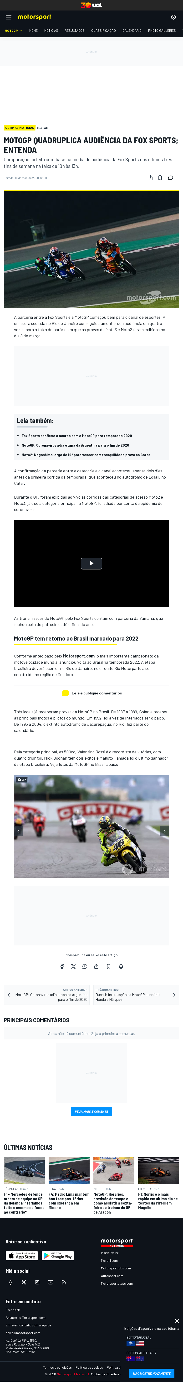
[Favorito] (160, 178)
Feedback (13, 1310)
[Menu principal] (8, 17)
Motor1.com (109, 1260)
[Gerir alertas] (121, 966)
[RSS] (64, 1282)
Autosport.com (112, 1276)
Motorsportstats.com (117, 1283)
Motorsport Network (73, 1374)
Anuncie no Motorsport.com (26, 1317)
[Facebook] (62, 966)
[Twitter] (73, 966)
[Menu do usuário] (173, 17)
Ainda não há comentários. (91, 1033)
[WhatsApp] (85, 966)
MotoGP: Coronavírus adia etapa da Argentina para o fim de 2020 (75, 445)
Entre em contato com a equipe (28, 1325)
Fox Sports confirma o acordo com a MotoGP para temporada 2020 (77, 435)
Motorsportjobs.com (116, 1268)
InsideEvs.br (109, 1253)
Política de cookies (89, 1367)
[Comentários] (172, 178)
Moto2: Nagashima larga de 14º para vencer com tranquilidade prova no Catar (86, 454)
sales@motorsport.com (23, 1333)
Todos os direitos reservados (114, 1374)
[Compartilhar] (150, 178)
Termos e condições (57, 1367)
